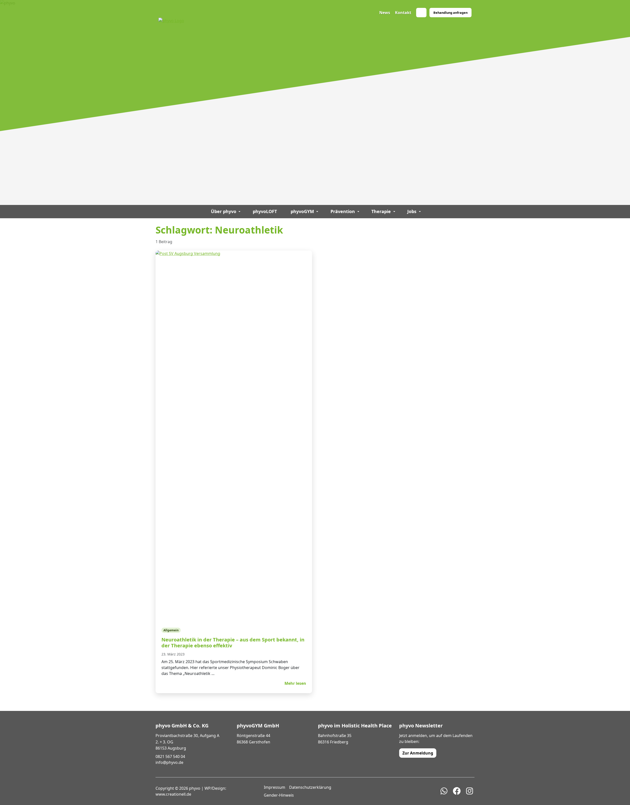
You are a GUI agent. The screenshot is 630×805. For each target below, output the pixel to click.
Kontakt (403, 13)
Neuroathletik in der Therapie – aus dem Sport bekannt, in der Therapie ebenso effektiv (232, 642)
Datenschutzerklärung (310, 787)
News (384, 13)
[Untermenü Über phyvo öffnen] (239, 211)
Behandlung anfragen (450, 12)
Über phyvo (223, 211)
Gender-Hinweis (279, 795)
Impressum (274, 787)
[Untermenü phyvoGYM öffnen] (317, 211)
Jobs (411, 211)
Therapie (381, 211)
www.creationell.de (173, 794)
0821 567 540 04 (170, 756)
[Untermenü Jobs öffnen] (419, 211)
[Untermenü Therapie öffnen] (394, 211)
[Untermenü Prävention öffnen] (358, 211)
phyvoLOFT (265, 211)
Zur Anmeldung (417, 753)
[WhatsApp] (421, 12)
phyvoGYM (302, 211)
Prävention (343, 211)
